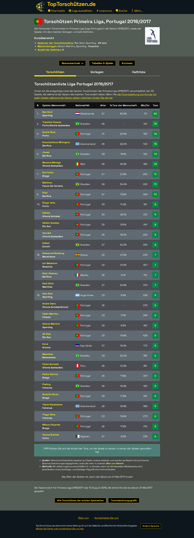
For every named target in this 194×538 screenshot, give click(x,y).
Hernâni (46, 233)
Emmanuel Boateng (53, 253)
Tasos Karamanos (52, 404)
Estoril (46, 246)
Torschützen (55, 72)
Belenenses (49, 357)
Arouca (46, 347)
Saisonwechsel (71, 63)
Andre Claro (49, 303)
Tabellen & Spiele (102, 63)
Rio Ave (46, 226)
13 (155, 154)
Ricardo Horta (50, 394)
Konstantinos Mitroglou (56, 142)
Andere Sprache (150, 526)
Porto (45, 125)
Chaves (46, 317)
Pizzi (45, 192)
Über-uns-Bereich (115, 463)
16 (155, 134)
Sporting (47, 115)
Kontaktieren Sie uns (106, 517)
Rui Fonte (47, 172)
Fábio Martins (50, 313)
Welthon (47, 182)
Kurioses (127, 63)
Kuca (45, 343)
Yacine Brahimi (50, 434)
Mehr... (138, 11)
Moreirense (48, 256)
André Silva (48, 132)
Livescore (105, 11)
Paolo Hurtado (50, 364)
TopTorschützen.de (71, 4)
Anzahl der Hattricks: (49, 49)
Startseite (58, 11)
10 (155, 194)
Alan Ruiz (47, 293)
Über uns (83, 517)
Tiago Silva (48, 414)
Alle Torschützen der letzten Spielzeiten (80, 500)
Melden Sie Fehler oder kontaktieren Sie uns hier (59, 528)
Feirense (47, 387)
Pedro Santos (50, 374)
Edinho (46, 212)
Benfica (46, 145)
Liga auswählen (81, 11)
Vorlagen (97, 72)
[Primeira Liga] (152, 42)
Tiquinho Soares (51, 122)
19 (155, 123)
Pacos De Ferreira (52, 185)
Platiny (46, 384)
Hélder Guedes (50, 222)
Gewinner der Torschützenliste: (56, 42)
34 (155, 113)
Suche (122, 11)
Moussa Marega (51, 162)
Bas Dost (47, 111)
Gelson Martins (51, 323)
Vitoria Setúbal (51, 216)
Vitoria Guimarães (60, 125)
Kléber (46, 243)
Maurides (47, 354)
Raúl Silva (48, 283)
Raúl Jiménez (50, 273)
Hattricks (138, 72)
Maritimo (47, 286)
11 (155, 174)
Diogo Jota (48, 202)
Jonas (45, 152)
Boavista (47, 266)
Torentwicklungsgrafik (124, 500)
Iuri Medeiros (49, 263)
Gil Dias (46, 333)
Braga (45, 175)
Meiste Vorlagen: (47, 46)
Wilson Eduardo (51, 424)
